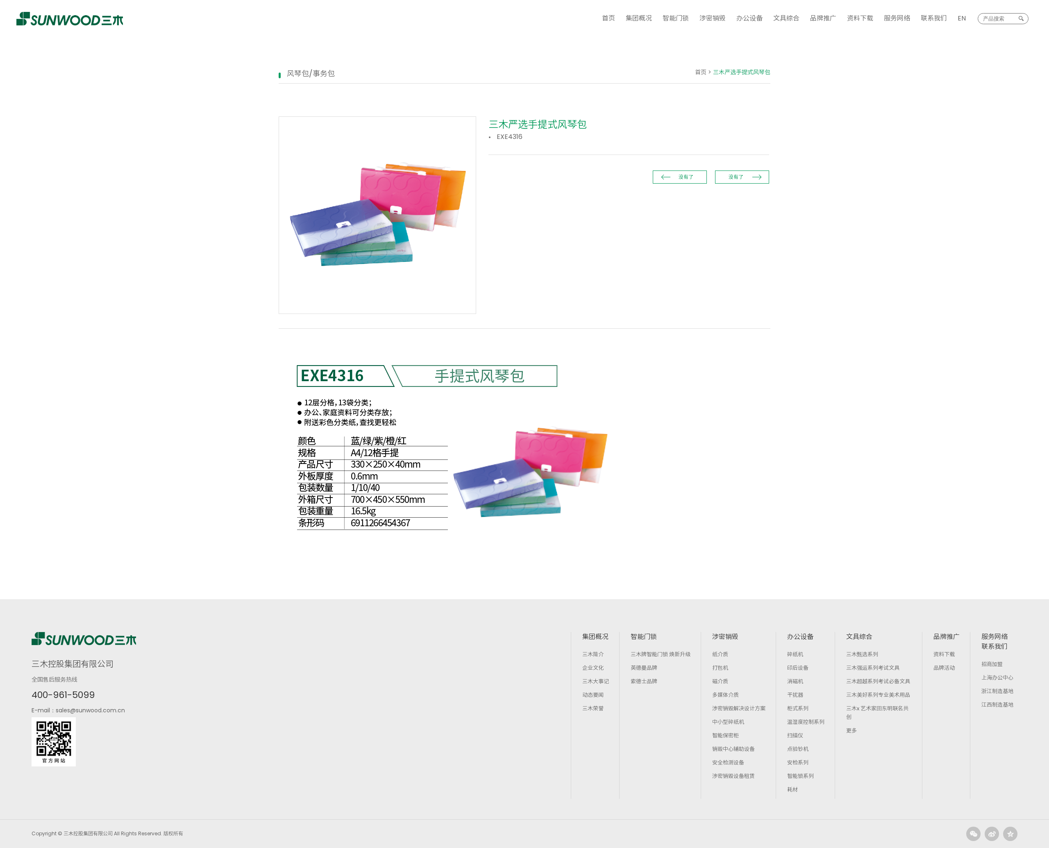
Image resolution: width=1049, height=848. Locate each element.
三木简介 (593, 654)
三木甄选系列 (862, 654)
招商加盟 (992, 664)
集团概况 (639, 18)
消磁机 (795, 681)
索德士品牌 (644, 681)
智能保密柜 (725, 735)
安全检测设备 (728, 762)
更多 (851, 730)
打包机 (720, 668)
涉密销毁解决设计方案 (738, 708)
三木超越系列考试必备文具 (878, 681)
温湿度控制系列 (805, 722)
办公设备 (749, 18)
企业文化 (593, 668)
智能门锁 (676, 18)
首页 (608, 18)
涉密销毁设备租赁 (733, 776)
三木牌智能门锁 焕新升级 (660, 654)
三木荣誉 (593, 708)
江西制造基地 (997, 705)
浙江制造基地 (997, 691)
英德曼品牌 (644, 668)
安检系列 (797, 762)
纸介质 (720, 654)
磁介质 (720, 681)
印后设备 (797, 668)
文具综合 (786, 18)
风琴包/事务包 (311, 73)
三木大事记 (595, 681)
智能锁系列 (800, 776)
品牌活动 (944, 668)
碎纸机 (795, 654)
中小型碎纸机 (728, 722)
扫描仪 (795, 735)
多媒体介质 (725, 695)
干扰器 (795, 695)
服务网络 (897, 18)
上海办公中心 (997, 678)
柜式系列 (797, 708)
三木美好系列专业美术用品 (878, 695)
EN (962, 18)
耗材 (792, 789)
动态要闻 (593, 695)
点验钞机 (797, 749)
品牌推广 (823, 18)
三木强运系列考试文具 (872, 668)
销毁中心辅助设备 (733, 749)
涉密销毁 (712, 18)
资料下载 (860, 18)
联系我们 (934, 18)
